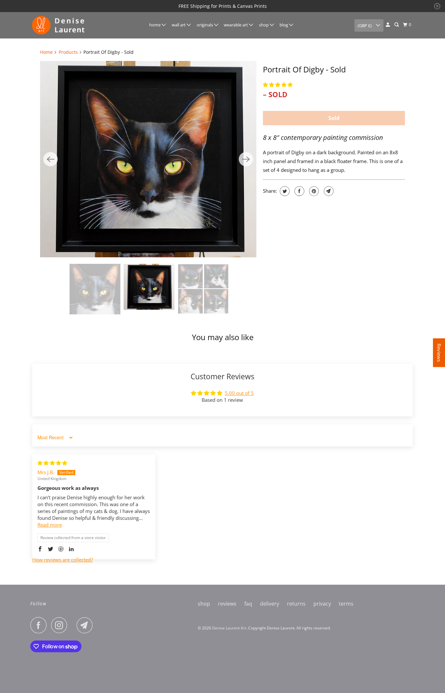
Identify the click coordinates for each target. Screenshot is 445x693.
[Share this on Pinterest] (313, 191)
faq (248, 603)
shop (264, 25)
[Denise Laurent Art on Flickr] (73, 625)
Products (68, 52)
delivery (269, 603)
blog (284, 25)
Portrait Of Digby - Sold (304, 69)
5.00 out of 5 (239, 393)
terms (346, 603)
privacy (322, 603)
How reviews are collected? (62, 559)
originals (205, 25)
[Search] (397, 24)
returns (296, 603)
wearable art (236, 25)
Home (46, 52)
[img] (52, 462)
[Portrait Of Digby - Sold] (148, 159)
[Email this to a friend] (328, 191)
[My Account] (388, 24)
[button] (278, 84)
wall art (179, 25)
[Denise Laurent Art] (59, 25)
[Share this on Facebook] (298, 191)
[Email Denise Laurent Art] (86, 625)
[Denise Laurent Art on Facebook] (40, 625)
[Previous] (50, 159)
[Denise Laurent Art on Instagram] (61, 625)
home (155, 25)
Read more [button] (49, 524)
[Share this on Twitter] (284, 191)
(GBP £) (365, 25)
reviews (227, 603)
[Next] (246, 159)
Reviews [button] (439, 352)
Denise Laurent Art (229, 628)
